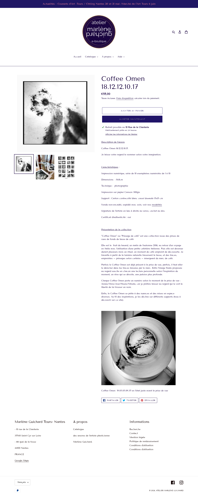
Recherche (134, 429)
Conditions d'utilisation (141, 445)
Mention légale (137, 437)
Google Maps (22, 460)
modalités (157, 204)
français (22, 482)
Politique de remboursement (144, 441)
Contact (133, 433)
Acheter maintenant (132, 119)
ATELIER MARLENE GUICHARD (169, 490)
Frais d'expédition (124, 98)
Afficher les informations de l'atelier (121, 134)
